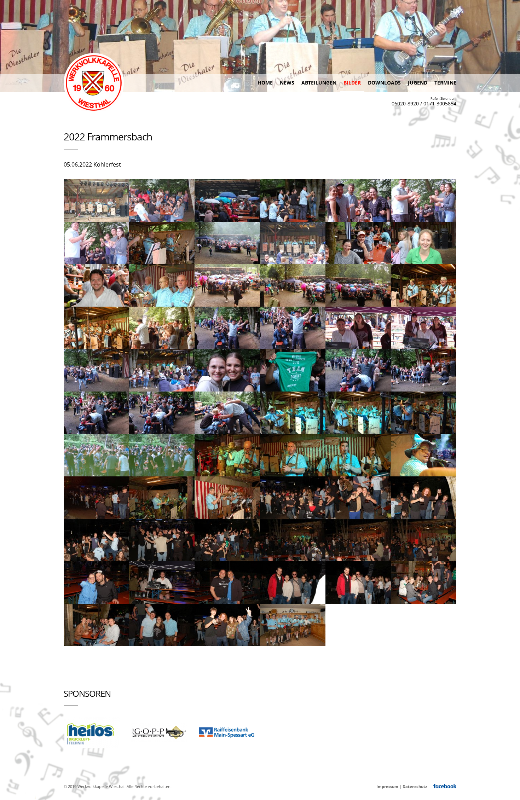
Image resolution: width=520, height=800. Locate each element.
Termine (445, 82)
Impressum (387, 786)
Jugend (417, 82)
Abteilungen (318, 82)
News (287, 82)
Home (265, 82)
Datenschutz (415, 786)
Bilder (352, 82)
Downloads (384, 82)
